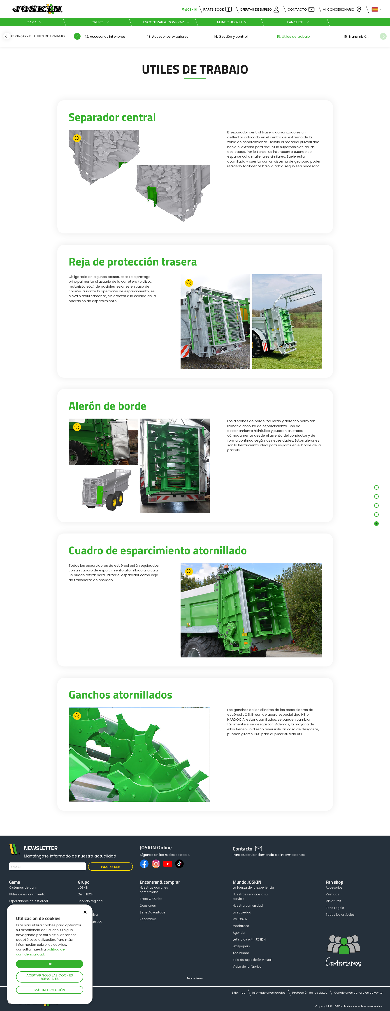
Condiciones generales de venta (358, 992)
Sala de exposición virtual (252, 960)
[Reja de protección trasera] (251, 322)
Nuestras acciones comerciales (154, 889)
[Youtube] (167, 863)
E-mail (16, 866)
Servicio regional (90, 901)
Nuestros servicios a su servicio (250, 896)
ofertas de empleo (256, 9)
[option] (105, 36)
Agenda (239, 933)
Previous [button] (77, 36)
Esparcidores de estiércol (28, 901)
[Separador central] (139, 177)
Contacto (297, 9)
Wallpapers (241, 946)
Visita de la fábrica (247, 966)
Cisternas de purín (23, 887)
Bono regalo (335, 908)
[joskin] (37, 13)
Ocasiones (148, 906)
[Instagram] (155, 863)
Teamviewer (195, 978)
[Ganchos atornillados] (139, 755)
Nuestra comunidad (248, 906)
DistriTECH (85, 894)
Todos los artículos (340, 915)
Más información (50, 990)
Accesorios (334, 887)
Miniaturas (333, 901)
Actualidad (241, 953)
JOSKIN (83, 887)
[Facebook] (144, 863)
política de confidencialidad (40, 951)
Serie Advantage (152, 912)
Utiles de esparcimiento (27, 894)
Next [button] (383, 36)
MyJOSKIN (189, 9)
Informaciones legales (269, 992)
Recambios (148, 919)
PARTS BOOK (213, 9)
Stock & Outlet (151, 899)
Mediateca (241, 926)
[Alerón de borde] (139, 466)
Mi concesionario (338, 9)
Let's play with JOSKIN (249, 939)
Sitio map (239, 992)
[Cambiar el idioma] (374, 9)
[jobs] (344, 952)
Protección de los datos (309, 992)
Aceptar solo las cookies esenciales (49, 977)
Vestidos (332, 894)
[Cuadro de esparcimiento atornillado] (251, 611)
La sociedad (242, 912)
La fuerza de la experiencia (253, 887)
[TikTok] (179, 863)
